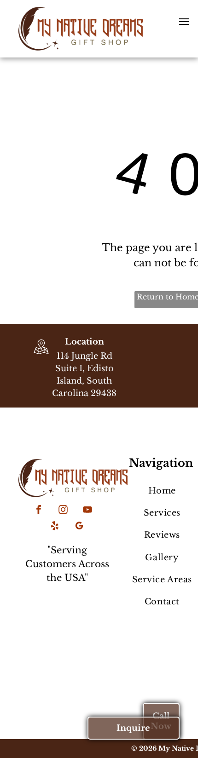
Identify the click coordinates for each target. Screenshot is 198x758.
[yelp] (55, 527)
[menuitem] (162, 491)
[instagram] (63, 511)
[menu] (184, 21)
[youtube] (87, 511)
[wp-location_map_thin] (41, 355)
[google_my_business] (79, 527)
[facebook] (39, 511)
